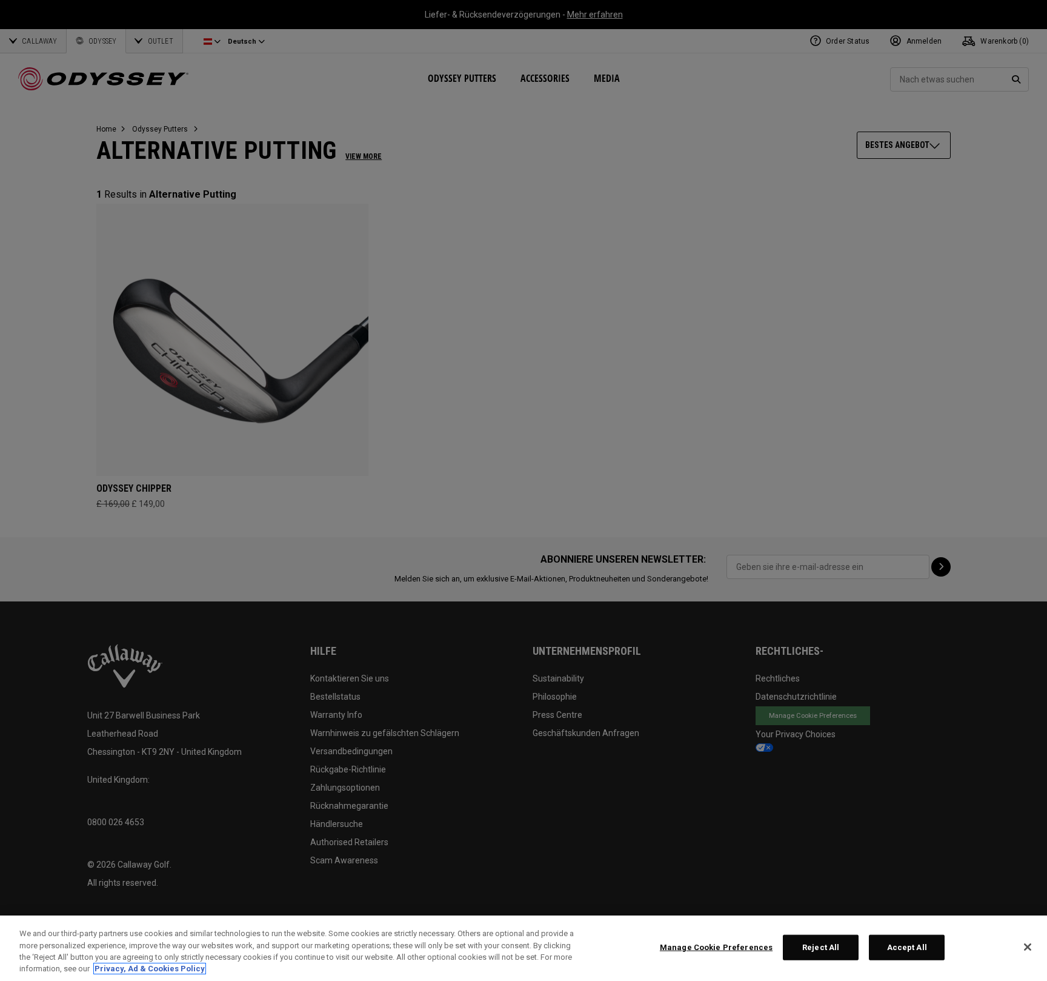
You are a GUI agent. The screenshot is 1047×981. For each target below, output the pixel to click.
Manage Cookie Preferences (716, 947)
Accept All (907, 947)
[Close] (1027, 947)
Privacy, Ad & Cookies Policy (150, 968)
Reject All (820, 947)
